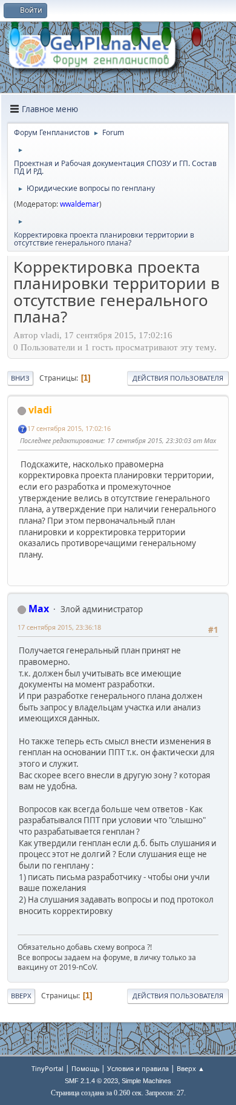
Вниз (20, 377)
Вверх (21, 995)
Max (38, 608)
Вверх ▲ (191, 1068)
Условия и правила (138, 1068)
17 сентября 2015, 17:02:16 (69, 428)
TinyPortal (47, 1068)
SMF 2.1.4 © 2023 (91, 1080)
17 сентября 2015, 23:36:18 (59, 627)
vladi (40, 409)
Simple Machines (146, 1080)
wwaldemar (79, 204)
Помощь (85, 1068)
